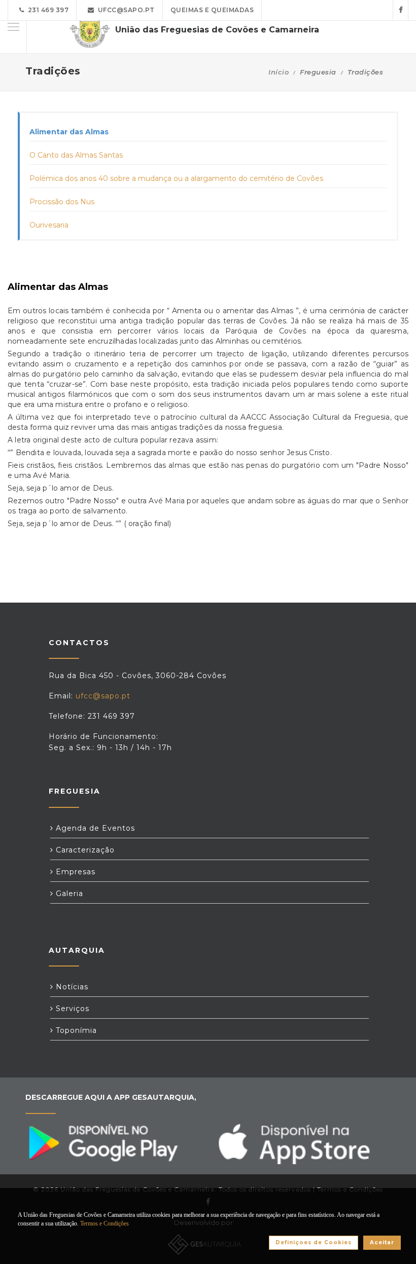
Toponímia (75, 1030)
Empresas (74, 871)
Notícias (70, 986)
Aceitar (382, 1242)
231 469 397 (46, 10)
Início (278, 72)
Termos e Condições (104, 1223)
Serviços (71, 1008)
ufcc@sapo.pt (124, 10)
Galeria (68, 893)
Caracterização (84, 849)
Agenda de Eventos (94, 828)
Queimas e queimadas (212, 10)
